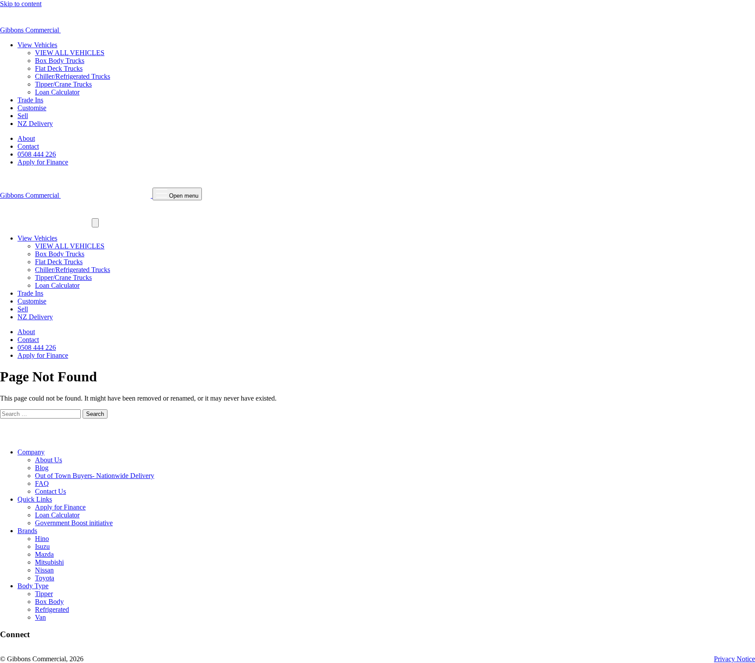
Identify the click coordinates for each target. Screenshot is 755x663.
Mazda (44, 554)
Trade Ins (30, 100)
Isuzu (42, 546)
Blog (41, 467)
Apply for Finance (42, 162)
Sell (22, 115)
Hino (42, 538)
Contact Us (50, 491)
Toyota (44, 578)
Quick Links (34, 499)
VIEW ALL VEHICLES (69, 52)
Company (31, 452)
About (26, 138)
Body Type (32, 586)
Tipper (44, 593)
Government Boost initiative (74, 523)
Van (40, 617)
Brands (27, 530)
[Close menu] (95, 222)
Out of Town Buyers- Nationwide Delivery (94, 475)
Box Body (49, 601)
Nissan (44, 570)
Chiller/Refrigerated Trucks (72, 76)
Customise (31, 108)
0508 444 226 (36, 154)
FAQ (42, 483)
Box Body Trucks (59, 60)
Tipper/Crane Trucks (63, 84)
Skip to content (21, 3)
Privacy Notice (734, 659)
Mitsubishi (49, 562)
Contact (28, 146)
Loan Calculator (57, 92)
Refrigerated (52, 609)
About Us (48, 460)
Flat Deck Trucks (59, 68)
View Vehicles (37, 45)
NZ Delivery (35, 123)
